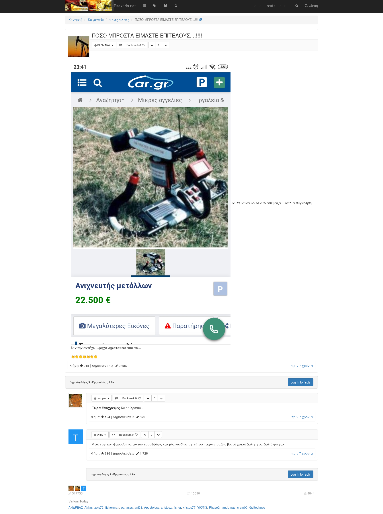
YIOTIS (202, 507)
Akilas (88, 507)
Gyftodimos (257, 507)
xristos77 (189, 507)
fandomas (228, 507)
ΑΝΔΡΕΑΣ (75, 507)
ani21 (138, 507)
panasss (127, 507)
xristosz (166, 507)
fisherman (112, 507)
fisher (177, 507)
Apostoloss (151, 507)
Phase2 (214, 507)
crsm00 (242, 507)
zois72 (99, 507)
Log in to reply (301, 382)
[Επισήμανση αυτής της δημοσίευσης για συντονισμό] (120, 45)
